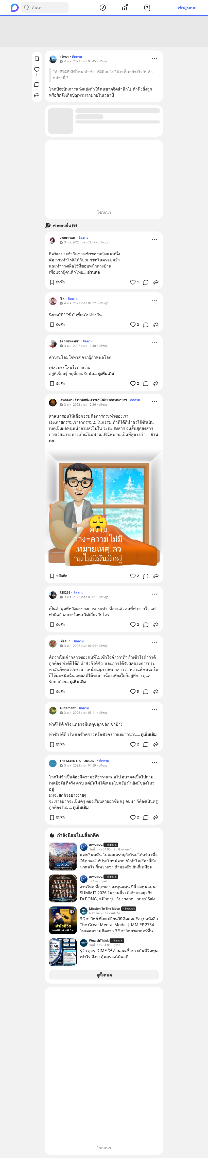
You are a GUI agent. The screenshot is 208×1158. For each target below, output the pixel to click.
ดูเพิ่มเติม (106, 373)
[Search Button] (26, 7)
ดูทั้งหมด (104, 975)
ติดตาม (77, 57)
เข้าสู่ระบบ (187, 7)
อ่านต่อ (93, 272)
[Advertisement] (104, 31)
